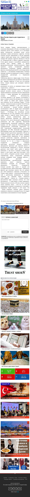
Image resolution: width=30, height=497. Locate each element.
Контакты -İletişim (22, 477)
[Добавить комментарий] (13, 33)
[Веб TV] (26, 1)
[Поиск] (20, 488)
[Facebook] (2, 33)
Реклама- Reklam (8, 479)
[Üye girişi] (17, 488)
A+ (28, 37)
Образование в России (7, 40)
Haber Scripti (14, 491)
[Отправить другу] (8, 33)
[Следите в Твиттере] (12, 488)
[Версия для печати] (10, 33)
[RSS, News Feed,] (15, 488)
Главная (5, 477)
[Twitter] (5, 33)
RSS (26, 479)
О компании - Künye (12, 477)
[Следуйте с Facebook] (10, 488)
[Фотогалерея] (28, 1)
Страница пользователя (18, 479)
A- (28, 39)
